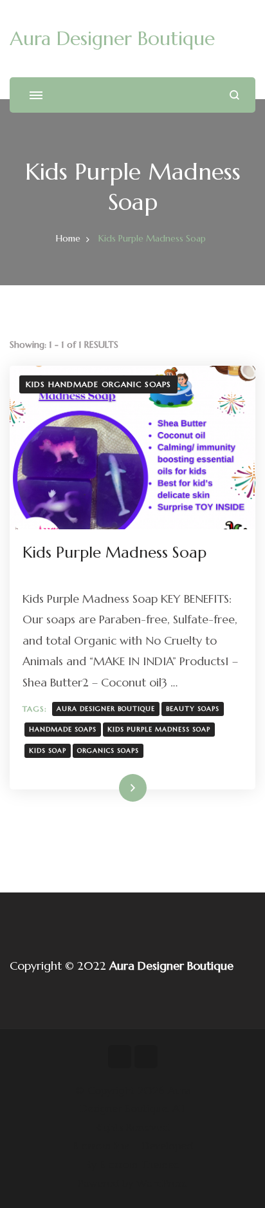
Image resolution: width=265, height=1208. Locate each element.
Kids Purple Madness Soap (114, 552)
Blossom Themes (139, 1164)
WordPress (160, 1182)
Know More (112, 788)
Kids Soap (47, 750)
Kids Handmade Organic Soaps (98, 384)
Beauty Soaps (192, 708)
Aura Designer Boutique (112, 38)
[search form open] (234, 94)
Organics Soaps (108, 750)
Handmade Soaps (62, 729)
